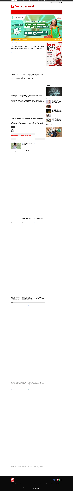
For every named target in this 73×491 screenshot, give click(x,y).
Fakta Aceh (24, 483)
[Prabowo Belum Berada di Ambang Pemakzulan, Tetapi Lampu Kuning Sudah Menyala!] (27, 259)
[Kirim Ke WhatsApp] (44, 139)
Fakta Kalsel (37, 484)
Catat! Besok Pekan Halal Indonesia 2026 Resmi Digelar (39, 298)
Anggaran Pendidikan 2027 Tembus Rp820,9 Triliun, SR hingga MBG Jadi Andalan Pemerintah (26, 219)
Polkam (22, 10)
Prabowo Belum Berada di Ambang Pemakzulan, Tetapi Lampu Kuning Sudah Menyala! (27, 298)
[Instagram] (58, 480)
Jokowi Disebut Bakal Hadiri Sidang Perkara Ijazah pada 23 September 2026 (16, 150)
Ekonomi (30, 10)
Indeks (19, 13)
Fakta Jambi (48, 484)
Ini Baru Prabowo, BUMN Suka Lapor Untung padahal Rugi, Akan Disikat (35, 464)
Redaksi (43, 487)
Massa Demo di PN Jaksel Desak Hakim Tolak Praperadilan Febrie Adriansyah (43, 0)
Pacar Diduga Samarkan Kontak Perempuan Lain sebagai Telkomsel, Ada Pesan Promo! (57, 115)
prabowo (22, 135)
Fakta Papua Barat (35, 483)
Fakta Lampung (59, 484)
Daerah (40, 10)
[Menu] (11, 2)
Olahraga (51, 10)
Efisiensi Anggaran (14, 133)
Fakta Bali (24, 484)
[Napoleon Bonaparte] (48, 106)
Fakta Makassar (19, 484)
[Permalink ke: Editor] (11, 50)
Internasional (45, 10)
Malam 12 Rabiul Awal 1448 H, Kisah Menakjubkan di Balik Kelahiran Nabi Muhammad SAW (54, 98)
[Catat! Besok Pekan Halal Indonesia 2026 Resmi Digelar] (39, 259)
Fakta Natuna (30, 487)
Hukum (26, 10)
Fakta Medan (13, 484)
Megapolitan (13, 13)
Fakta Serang (53, 484)
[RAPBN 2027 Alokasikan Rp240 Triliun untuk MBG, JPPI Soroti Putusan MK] (36, 342)
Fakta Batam (58, 483)
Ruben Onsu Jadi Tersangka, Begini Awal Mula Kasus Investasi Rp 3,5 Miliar (56, 102)
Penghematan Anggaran (15, 135)
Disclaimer (35, 487)
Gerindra (20, 133)
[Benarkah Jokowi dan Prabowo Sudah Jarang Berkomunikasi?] (19, 342)
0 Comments (13, 138)
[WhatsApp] (59, 480)
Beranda (13, 10)
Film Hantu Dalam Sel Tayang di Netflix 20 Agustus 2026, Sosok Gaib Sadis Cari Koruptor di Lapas (57, 111)
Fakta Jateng (48, 483)
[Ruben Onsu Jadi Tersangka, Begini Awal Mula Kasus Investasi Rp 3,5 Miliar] (48, 102)
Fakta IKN (19, 483)
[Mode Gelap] (61, 2)
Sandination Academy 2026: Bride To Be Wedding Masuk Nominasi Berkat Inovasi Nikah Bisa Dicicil (57, 120)
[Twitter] (56, 480)
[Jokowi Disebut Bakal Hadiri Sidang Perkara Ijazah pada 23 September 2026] (16, 146)
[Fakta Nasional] (23, 6)
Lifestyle (55, 10)
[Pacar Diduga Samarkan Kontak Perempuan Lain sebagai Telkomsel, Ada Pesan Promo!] (48, 115)
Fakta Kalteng (42, 484)
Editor (13, 50)
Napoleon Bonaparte (55, 105)
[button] (60, 2)
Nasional (17, 10)
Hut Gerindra (25, 133)
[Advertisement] (28, 87)
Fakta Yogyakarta (23, 487)
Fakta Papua (29, 483)
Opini (22, 13)
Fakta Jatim (53, 483)
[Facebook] (54, 480)
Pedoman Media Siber (49, 487)
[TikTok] (61, 480)
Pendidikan (35, 10)
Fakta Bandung (42, 483)
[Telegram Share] (42, 139)
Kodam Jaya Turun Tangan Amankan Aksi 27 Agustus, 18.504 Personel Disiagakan (15, 298)
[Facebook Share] (36, 139)
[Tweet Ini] (38, 139)
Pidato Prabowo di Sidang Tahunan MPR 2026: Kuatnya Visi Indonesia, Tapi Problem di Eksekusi (19, 464)
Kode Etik (39, 487)
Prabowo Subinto (28, 135)
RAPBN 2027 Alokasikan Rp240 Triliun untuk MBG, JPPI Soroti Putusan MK (36, 380)
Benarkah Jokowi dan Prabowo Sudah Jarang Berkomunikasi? (18, 380)
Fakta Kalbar (14, 483)
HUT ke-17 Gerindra (31, 133)
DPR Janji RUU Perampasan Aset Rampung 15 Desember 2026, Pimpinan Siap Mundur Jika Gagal (38, 219)
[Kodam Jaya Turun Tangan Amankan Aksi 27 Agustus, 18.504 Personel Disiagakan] (16, 259)
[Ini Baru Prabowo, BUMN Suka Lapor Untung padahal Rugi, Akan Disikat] (36, 426)
